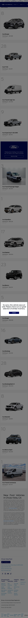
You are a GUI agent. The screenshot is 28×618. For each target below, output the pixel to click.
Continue (14, 312)
